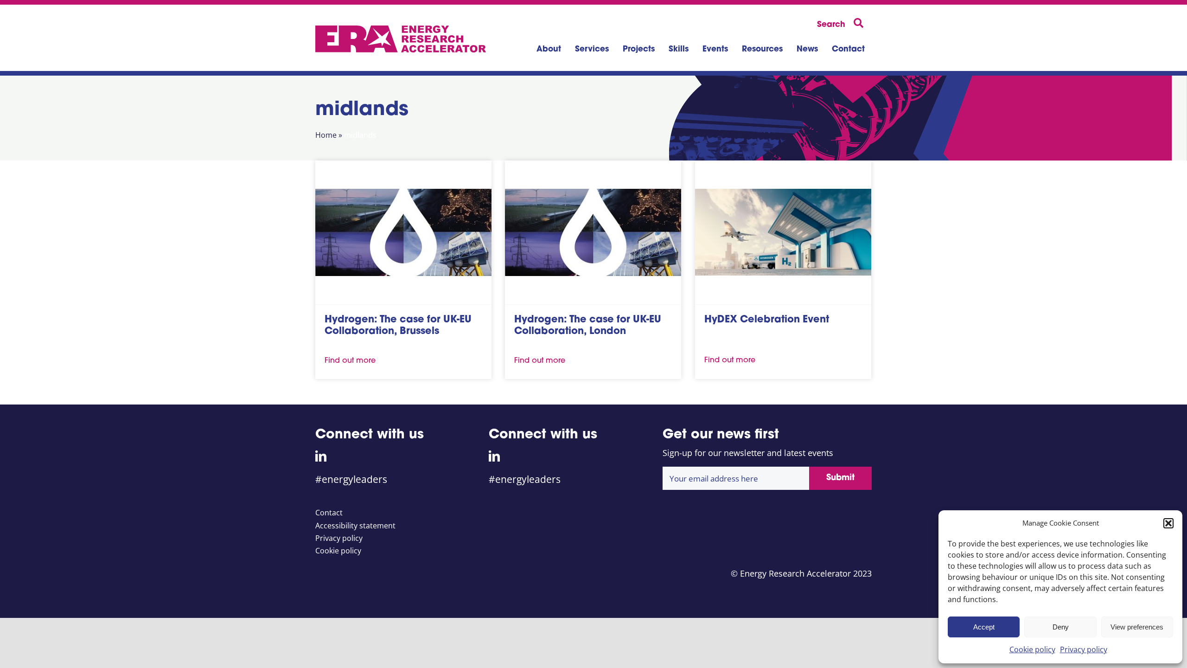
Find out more (350, 361)
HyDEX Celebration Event (766, 320)
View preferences (1136, 627)
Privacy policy (1083, 649)
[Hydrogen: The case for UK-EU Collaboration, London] (593, 232)
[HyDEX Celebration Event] (783, 232)
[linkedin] (320, 456)
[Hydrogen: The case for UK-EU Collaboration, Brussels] (403, 232)
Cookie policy (1032, 649)
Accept (984, 627)
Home (326, 135)
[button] (1168, 523)
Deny (1061, 627)
